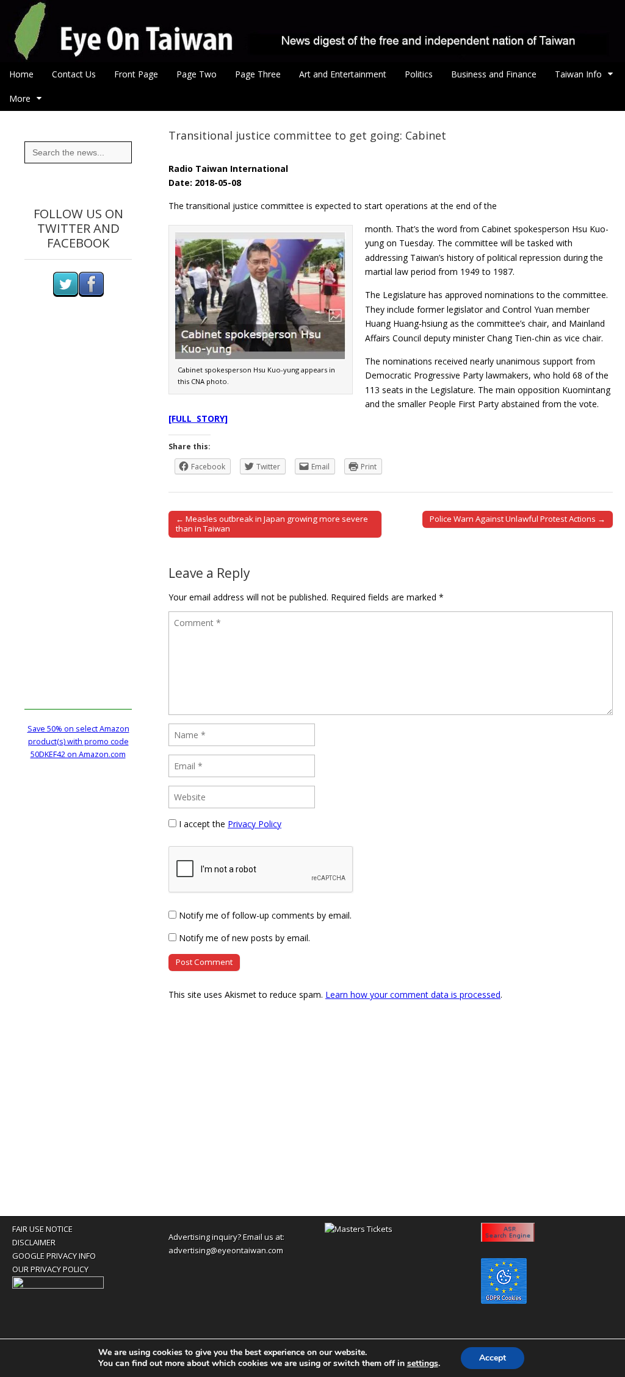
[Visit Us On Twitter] (65, 294)
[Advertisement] (78, 527)
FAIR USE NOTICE (42, 1228)
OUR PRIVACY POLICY (50, 1269)
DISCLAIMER (34, 1242)
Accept (492, 1358)
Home (21, 74)
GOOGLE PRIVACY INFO (54, 1255)
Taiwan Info (578, 74)
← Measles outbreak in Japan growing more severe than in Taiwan (272, 523)
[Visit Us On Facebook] (91, 294)
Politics (419, 74)
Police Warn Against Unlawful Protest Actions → (517, 518)
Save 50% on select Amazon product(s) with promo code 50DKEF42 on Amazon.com (78, 742)
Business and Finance (493, 74)
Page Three (258, 74)
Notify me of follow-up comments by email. (265, 915)
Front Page (136, 74)
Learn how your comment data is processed (412, 994)
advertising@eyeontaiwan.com (225, 1250)
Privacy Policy (254, 824)
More (20, 98)
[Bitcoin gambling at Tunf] (58, 1285)
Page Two (196, 74)
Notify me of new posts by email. (244, 938)
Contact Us (74, 74)
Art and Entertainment (342, 74)
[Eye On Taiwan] (312, 31)
